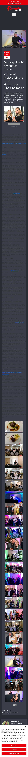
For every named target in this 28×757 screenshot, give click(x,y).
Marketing (12, 712)
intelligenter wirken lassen (7, 143)
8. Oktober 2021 (7, 53)
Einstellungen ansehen (14, 753)
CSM (9, 712)
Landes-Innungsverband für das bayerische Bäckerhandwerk (12, 373)
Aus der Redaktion (7, 713)
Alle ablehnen (14, 749)
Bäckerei (5, 712)
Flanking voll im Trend (21, 143)
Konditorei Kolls (16, 193)
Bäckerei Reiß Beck (19, 322)
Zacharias (4, 154)
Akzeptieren (14, 745)
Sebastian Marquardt (7, 710)
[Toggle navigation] (14, 14)
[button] (26, 726)
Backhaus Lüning (15, 270)
